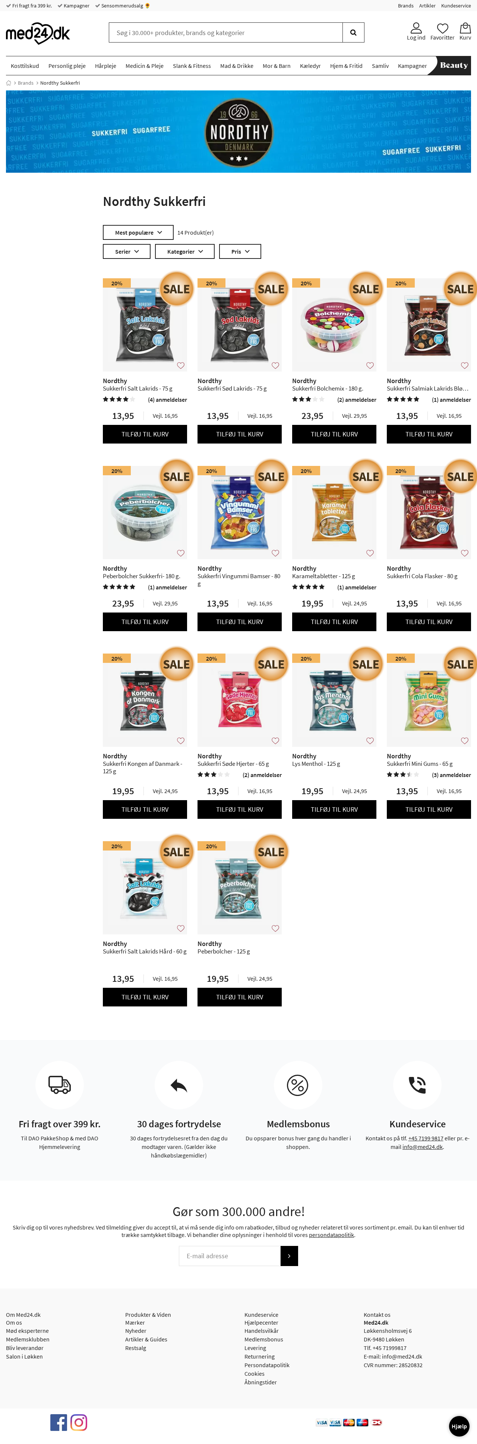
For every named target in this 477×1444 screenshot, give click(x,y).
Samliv (380, 65)
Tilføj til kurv (144, 434)
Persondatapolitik (267, 1365)
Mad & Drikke (236, 65)
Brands (406, 5)
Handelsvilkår (261, 1330)
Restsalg (135, 1347)
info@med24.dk (422, 1146)
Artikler (427, 5)
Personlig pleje (67, 65)
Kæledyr (310, 65)
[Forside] (8, 82)
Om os (14, 1322)
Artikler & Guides (146, 1339)
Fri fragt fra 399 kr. (31, 5)
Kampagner (76, 5)
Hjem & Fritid (346, 65)
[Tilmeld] (289, 1256)
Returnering (259, 1356)
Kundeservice (456, 5)
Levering (255, 1347)
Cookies (254, 1373)
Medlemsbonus (263, 1339)
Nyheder (135, 1330)
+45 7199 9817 (425, 1138)
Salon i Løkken (24, 1356)
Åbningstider (260, 1382)
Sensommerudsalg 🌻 (125, 5)
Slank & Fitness (192, 65)
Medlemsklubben (28, 1339)
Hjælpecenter (261, 1322)
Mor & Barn (277, 65)
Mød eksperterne (27, 1330)
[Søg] (353, 32)
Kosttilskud (25, 65)
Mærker (135, 1322)
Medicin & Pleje (145, 65)
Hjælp (459, 1426)
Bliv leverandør (25, 1347)
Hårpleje (105, 65)
